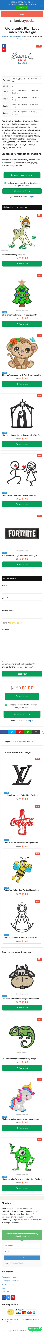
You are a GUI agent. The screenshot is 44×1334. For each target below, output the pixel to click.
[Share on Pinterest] (20, 732)
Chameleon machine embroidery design (19, 1059)
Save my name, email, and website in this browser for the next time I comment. (19, 665)
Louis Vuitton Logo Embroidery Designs (21, 795)
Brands (30, 741)
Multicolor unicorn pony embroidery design (20, 1119)
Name (5, 585)
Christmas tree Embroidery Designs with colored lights (22, 315)
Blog (3, 1288)
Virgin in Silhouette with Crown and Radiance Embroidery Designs (22, 938)
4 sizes (15, 741)
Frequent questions (9, 1277)
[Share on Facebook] (4, 732)
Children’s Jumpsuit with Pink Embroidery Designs (22, 375)
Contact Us (6, 1292)
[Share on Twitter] (12, 732)
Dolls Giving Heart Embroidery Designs (19, 495)
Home (4, 36)
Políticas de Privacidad (17, 1263)
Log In (31, 196)
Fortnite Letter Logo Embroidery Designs (19, 555)
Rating (5, 623)
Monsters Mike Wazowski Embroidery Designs (22, 1179)
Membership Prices (22, 191)
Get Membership (8, 1284)
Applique (20, 36)
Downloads (12, 36)
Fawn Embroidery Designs (13, 255)
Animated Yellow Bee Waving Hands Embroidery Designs (22, 890)
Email (5, 598)
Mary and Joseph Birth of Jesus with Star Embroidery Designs (22, 435)
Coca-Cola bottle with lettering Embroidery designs (22, 843)
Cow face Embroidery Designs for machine (20, 999)
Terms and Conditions (10, 1281)
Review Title (7, 610)
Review (5, 629)
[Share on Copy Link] (36, 732)
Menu (22, 14)
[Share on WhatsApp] (28, 732)
